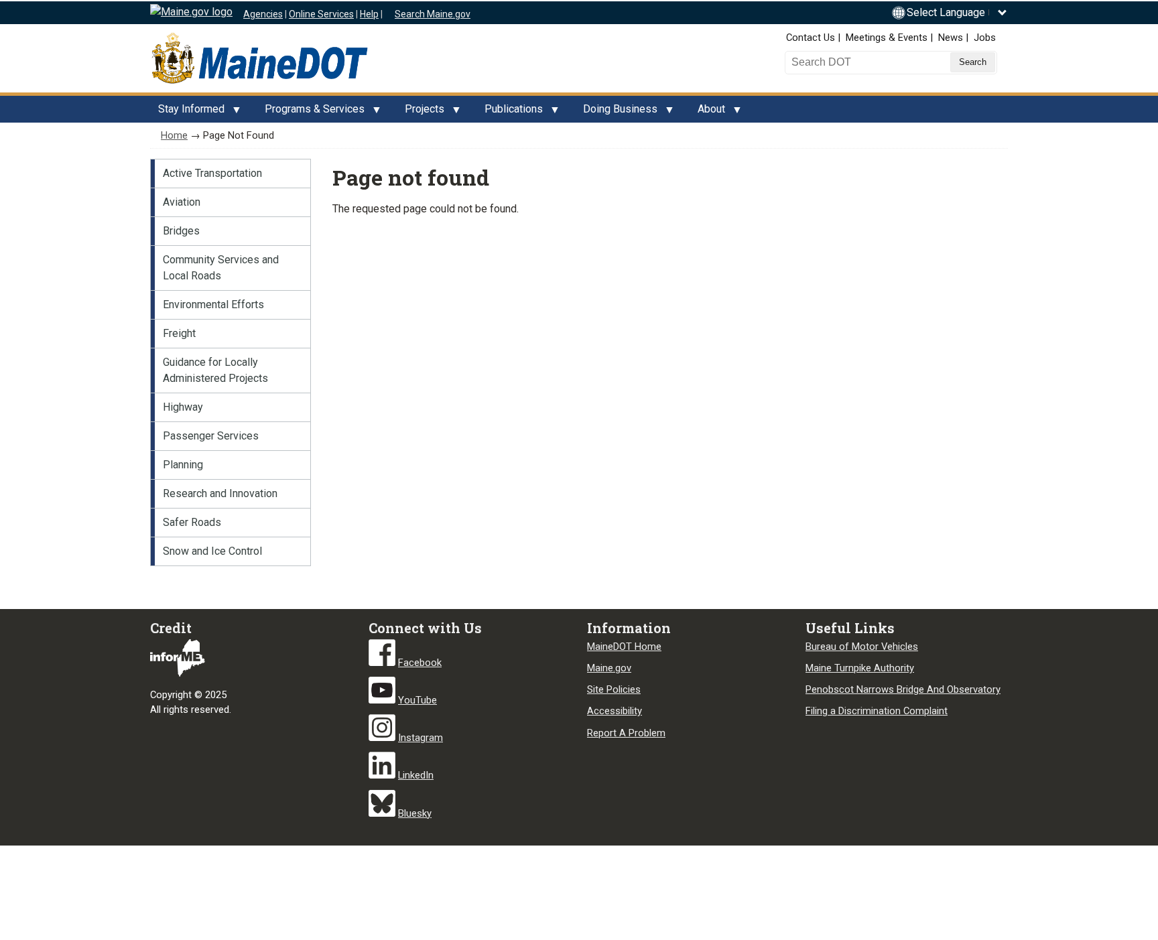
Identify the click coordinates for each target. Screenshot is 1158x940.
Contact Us (810, 37)
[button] (957, 12)
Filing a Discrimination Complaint (877, 711)
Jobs (985, 37)
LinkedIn (416, 775)
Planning (183, 464)
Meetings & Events (886, 37)
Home (174, 135)
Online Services (321, 14)
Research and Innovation (220, 493)
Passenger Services (211, 435)
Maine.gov (609, 668)
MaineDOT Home (624, 647)
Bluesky (415, 813)
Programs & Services (311, 113)
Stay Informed (187, 113)
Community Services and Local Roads (221, 267)
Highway (183, 407)
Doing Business (616, 113)
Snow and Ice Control (212, 551)
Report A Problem (626, 733)
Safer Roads (192, 522)
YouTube (417, 700)
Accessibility (614, 711)
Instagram (420, 738)
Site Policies (614, 689)
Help (369, 14)
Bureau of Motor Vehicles (862, 647)
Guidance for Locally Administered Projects (215, 370)
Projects (420, 113)
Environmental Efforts (213, 304)
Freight (179, 333)
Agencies (263, 14)
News (950, 37)
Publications (509, 113)
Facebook (420, 663)
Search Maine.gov (432, 14)
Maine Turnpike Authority (860, 668)
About (707, 113)
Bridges (181, 230)
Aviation (181, 202)
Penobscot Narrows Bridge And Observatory (903, 689)
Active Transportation (212, 173)
